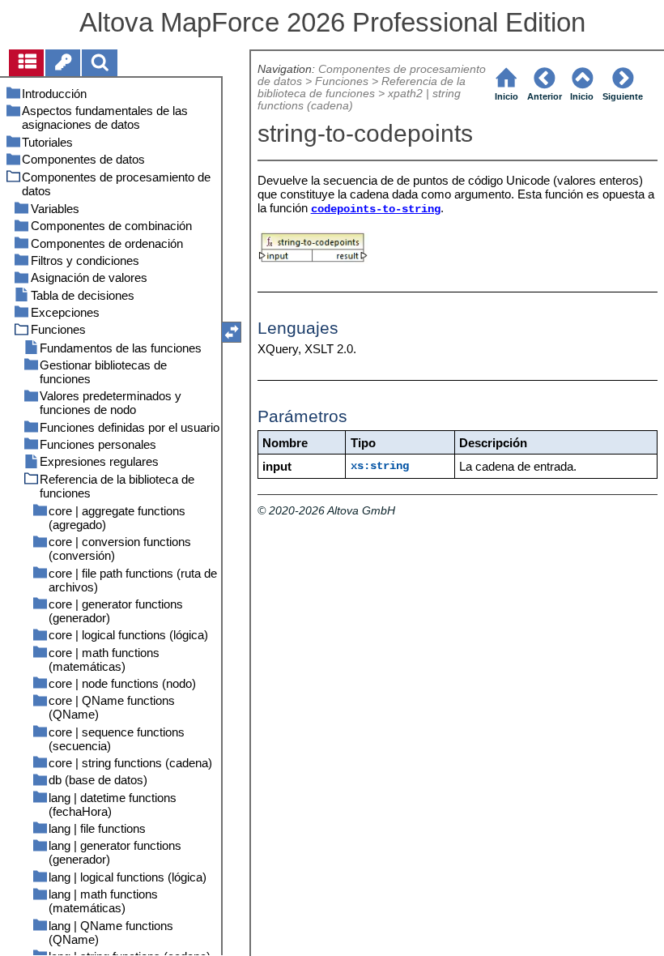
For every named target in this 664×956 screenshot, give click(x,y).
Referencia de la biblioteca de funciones (362, 87)
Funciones (341, 81)
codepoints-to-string (376, 209)
